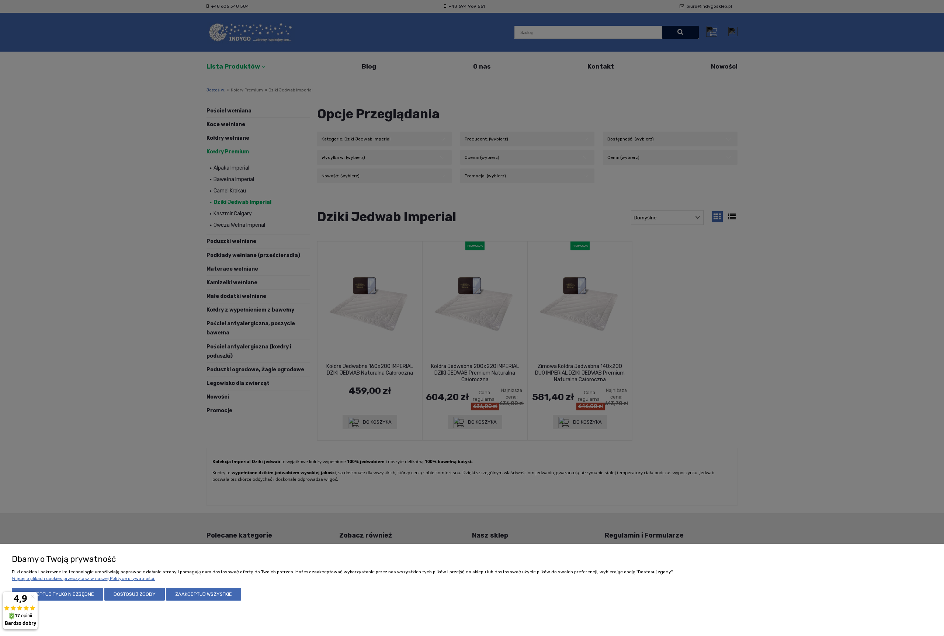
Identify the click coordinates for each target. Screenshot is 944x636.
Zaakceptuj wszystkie (203, 594)
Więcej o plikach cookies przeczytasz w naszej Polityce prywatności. (83, 578)
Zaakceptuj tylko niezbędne (57, 594)
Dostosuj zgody (135, 594)
